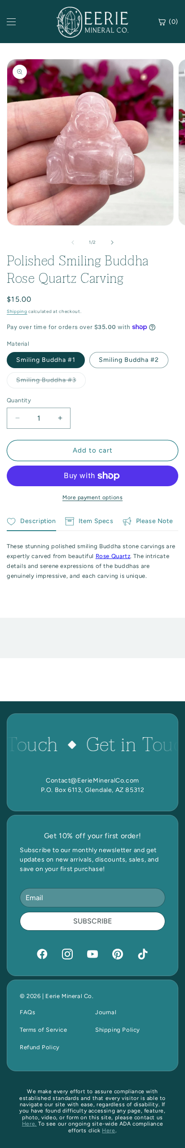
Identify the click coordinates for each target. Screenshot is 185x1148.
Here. (29, 1124)
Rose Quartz (113, 556)
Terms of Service (43, 1029)
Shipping (17, 311)
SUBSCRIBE (92, 921)
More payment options (92, 497)
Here (108, 1130)
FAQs (27, 1012)
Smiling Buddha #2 (129, 360)
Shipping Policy (117, 1029)
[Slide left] (73, 242)
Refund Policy (40, 1047)
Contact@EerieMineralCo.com (92, 780)
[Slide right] (112, 242)
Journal (105, 1012)
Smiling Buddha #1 (45, 360)
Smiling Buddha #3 (51, 382)
